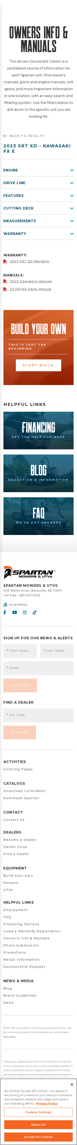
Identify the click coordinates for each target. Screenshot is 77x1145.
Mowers (11, 883)
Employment (15, 910)
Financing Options (21, 924)
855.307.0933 (30, 595)
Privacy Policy (47, 1103)
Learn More (9, 1036)
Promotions (14, 952)
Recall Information (21, 960)
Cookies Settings (38, 1112)
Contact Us (14, 820)
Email (13, 668)
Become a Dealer (19, 840)
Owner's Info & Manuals (26, 938)
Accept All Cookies (38, 1137)
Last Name (54, 651)
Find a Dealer (16, 854)
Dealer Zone (15, 847)
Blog (7, 988)
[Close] (72, 1084)
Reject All (38, 1124)
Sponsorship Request (24, 967)
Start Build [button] (38, 365)
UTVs (8, 890)
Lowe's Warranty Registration (32, 931)
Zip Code (16, 715)
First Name (18, 651)
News (8, 1003)
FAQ (7, 917)
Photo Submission (21, 945)
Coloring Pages (18, 769)
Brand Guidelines (20, 995)
